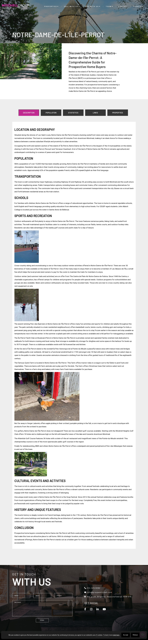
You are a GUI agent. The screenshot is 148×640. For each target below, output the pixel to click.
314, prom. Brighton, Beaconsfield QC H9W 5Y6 (109, 597)
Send (42, 620)
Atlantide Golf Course (27, 438)
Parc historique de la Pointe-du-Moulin (70, 349)
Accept (125, 635)
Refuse (135, 635)
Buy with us (92, 6)
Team (108, 6)
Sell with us (71, 6)
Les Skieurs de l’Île (119, 269)
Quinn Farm (29, 363)
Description (28, 112)
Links (95, 112)
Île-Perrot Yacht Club (26, 338)
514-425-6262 (93, 588)
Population (51, 112)
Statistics (73, 112)
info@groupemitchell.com (99, 592)
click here (116, 635)
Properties (50, 6)
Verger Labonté (33, 423)
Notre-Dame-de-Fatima (98, 276)
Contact (123, 6)
